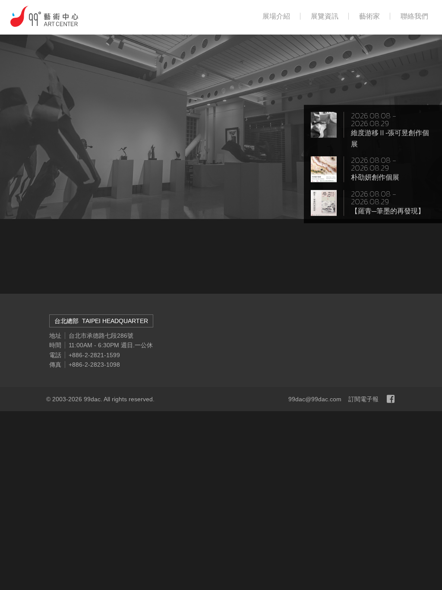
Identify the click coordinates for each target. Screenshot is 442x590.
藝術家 (369, 16)
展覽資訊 (324, 16)
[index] (44, 16)
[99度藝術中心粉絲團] (390, 399)
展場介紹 (276, 16)
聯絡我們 (414, 16)
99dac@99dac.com (314, 399)
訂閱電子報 (363, 399)
